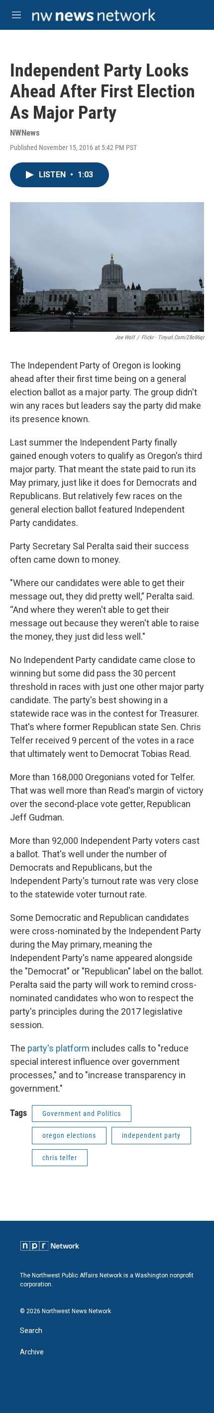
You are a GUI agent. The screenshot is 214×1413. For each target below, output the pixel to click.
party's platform (58, 1048)
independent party (151, 1135)
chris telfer (59, 1158)
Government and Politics (81, 1113)
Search (31, 1331)
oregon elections (69, 1135)
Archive (32, 1352)
